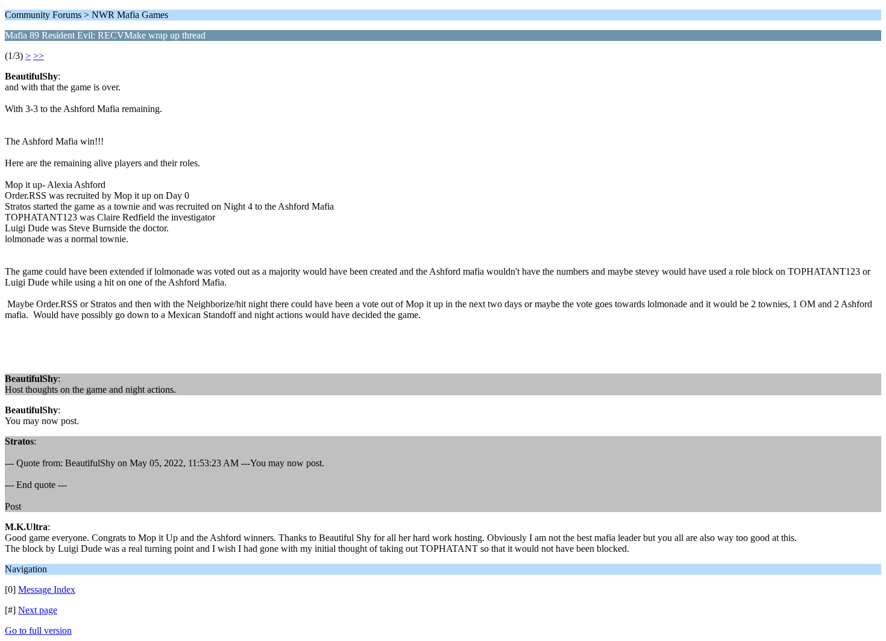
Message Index (46, 589)
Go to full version (38, 630)
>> (38, 56)
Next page (37, 610)
